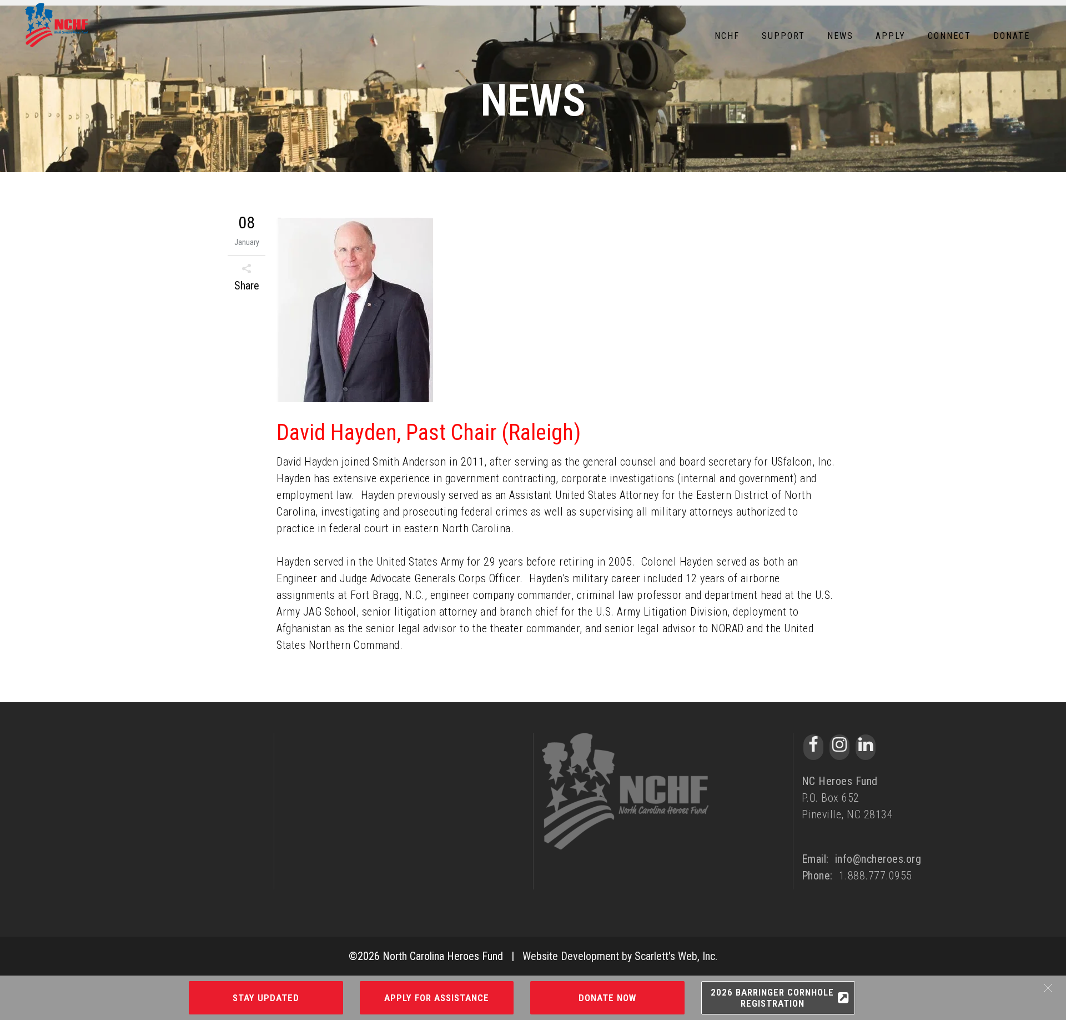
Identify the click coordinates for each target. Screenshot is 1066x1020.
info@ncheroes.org (878, 859)
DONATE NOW (607, 997)
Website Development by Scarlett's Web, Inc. (619, 956)
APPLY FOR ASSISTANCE (436, 997)
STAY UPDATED (266, 997)
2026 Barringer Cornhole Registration (772, 998)
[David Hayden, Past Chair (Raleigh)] (557, 312)
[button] (1048, 988)
